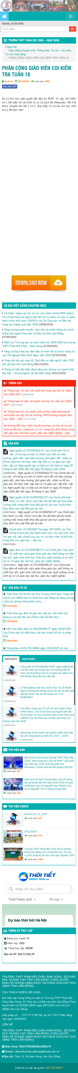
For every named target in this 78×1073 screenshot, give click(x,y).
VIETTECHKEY (54, 1067)
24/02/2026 (11, 621)
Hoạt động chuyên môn (22, 50)
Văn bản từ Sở (17, 588)
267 (19, 771)
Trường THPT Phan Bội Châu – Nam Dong (33, 40)
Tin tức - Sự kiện (61, 50)
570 (40, 818)
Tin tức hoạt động (15, 54)
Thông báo (43, 50)
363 (19, 793)
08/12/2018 (23, 81)
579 (40, 835)
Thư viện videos (18, 806)
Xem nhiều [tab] (28, 659)
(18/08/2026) (28, 394)
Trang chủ (11, 46)
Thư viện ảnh (16, 750)
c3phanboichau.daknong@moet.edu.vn (36, 1051)
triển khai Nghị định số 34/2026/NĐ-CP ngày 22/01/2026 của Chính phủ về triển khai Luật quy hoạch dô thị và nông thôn (37, 632)
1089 (40, 859)
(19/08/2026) (9, 680)
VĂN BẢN (13, 443)
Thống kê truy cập (20, 931)
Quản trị (8, 81)
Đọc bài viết (9, 86)
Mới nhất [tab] (11, 659)
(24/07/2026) (16, 405)
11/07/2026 (11, 606)
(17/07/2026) (30, 419)
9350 (47, 81)
